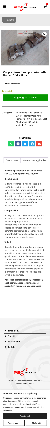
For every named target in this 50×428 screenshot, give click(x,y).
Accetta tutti (25, 416)
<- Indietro (9, 20)
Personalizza (13, 423)
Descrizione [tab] (12, 160)
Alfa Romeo (21, 112)
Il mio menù (13, 331)
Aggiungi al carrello (25, 97)
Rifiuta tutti (36, 423)
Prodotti (11, 336)
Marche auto (13, 341)
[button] (44, 34)
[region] (25, 409)
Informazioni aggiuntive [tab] (34, 160)
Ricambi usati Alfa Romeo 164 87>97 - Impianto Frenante (31, 122)
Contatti (11, 347)
